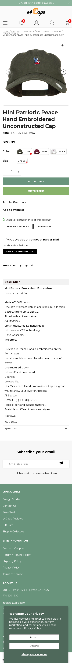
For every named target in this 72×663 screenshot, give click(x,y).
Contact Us (9, 505)
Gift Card (8, 525)
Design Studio (11, 499)
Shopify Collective (13, 531)
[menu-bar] (5, 23)
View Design (44, 226)
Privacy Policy (11, 567)
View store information (19, 251)
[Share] (20, 265)
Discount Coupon (13, 548)
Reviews (10, 415)
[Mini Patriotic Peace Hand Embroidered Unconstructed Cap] (36, 72)
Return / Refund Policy (17, 554)
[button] (8, 72)
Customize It (36, 191)
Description (12, 282)
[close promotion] (69, 3)
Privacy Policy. (33, 628)
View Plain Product (17, 226)
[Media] (62, 45)
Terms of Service (13, 574)
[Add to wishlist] (36, 209)
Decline (34, 645)
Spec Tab (11, 428)
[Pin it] (32, 265)
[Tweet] (26, 265)
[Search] (52, 22)
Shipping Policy (12, 561)
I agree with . (38, 473)
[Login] (36, 22)
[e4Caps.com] (36, 12)
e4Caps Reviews (13, 518)
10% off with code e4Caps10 (36, 2)
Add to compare (36, 203)
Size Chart (12, 422)
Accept (34, 637)
